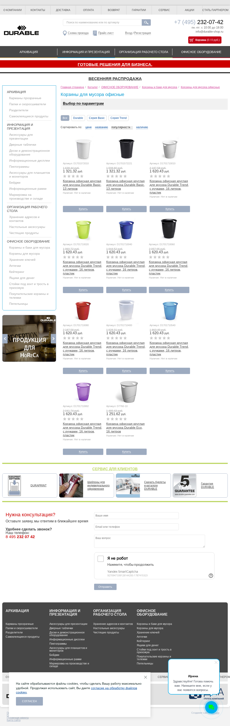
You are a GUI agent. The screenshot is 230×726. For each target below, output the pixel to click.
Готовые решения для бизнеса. (115, 64)
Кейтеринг (16, 272)
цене (88, 127)
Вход (128, 33)
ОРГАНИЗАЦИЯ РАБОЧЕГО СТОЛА (143, 52)
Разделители (18, 110)
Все (65, 118)
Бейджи (14, 182)
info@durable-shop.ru (209, 31)
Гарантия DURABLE (207, 485)
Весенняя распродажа (115, 78)
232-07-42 (198, 22)
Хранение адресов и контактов (113, 624)
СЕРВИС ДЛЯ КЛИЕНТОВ (115, 469)
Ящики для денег (22, 278)
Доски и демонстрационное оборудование (29, 152)
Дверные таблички (22, 144)
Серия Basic (97, 118)
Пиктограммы (19, 166)
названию (101, 127)
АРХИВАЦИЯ (29, 52)
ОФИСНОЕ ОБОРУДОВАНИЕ (201, 52)
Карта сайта (13, 720)
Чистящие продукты (24, 233)
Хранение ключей (22, 259)
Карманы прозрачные (25, 98)
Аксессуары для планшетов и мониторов (68, 649)
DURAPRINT (38, 485)
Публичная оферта (18, 717)
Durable (78, 118)
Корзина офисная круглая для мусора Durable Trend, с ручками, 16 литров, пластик (169, 186)
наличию (142, 127)
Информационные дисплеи (29, 160)
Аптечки (15, 265)
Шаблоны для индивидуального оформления (98, 485)
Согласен (29, 701)
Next (53, 338)
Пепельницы (18, 303)
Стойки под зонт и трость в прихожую (154, 651)
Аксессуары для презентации (21, 136)
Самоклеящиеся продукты (28, 116)
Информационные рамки (27, 188)
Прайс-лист (106, 33)
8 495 (20, 536)
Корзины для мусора (24, 253)
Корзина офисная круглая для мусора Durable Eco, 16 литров (125, 427)
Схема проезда (78, 33)
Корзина (200, 40)
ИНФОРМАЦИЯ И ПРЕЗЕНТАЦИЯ (86, 52)
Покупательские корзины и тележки (154, 658)
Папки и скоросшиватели (27, 104)
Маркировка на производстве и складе (26, 196)
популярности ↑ (122, 127)
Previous (5, 338)
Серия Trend (119, 118)
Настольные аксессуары (27, 227)
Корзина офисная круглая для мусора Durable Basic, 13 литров (82, 184)
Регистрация (142, 33)
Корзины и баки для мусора (29, 247)
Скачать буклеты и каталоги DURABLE (155, 485)
